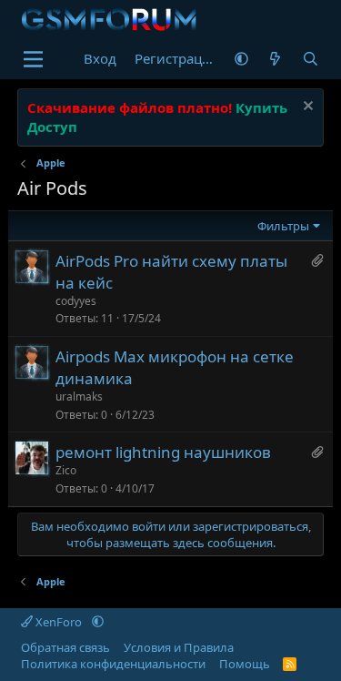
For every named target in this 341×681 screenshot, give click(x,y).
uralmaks (79, 396)
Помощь (244, 664)
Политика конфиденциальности (113, 664)
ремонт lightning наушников (163, 452)
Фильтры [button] (283, 226)
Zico (65, 470)
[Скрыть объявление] (306, 107)
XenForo (59, 622)
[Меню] (33, 59)
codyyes (75, 301)
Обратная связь (65, 647)
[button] (241, 59)
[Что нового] (275, 59)
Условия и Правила (179, 647)
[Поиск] (310, 59)
